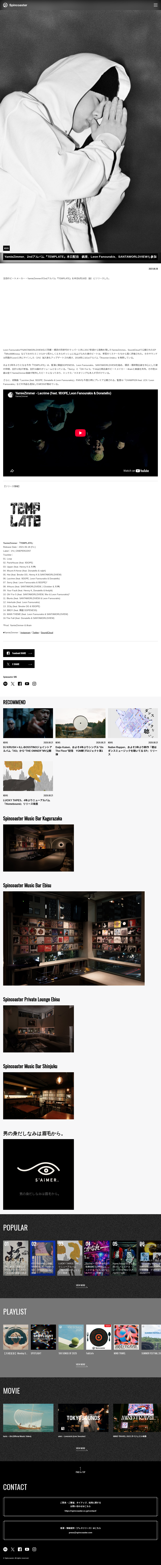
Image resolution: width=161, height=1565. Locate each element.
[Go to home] (15, 5)
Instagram (25, 632)
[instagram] (34, 685)
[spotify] (5, 685)
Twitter (35, 632)
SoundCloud (47, 632)
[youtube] (27, 685)
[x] (12, 685)
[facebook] (19, 685)
